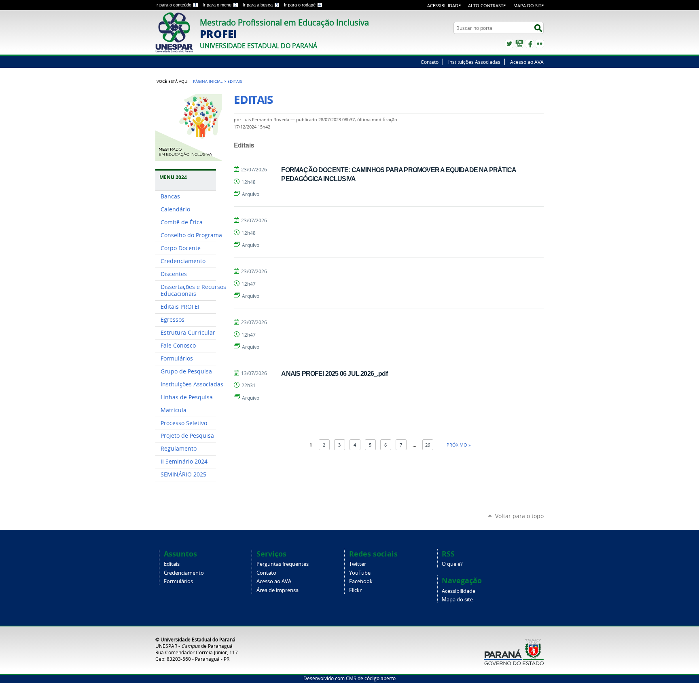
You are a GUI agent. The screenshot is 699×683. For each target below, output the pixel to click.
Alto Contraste (487, 5)
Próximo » (458, 445)
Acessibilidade (444, 5)
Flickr (540, 44)
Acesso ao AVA (527, 62)
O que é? (452, 564)
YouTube (519, 44)
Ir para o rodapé (302, 4)
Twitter (509, 44)
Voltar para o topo (519, 516)
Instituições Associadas (474, 62)
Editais (172, 564)
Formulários (178, 581)
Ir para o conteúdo (176, 4)
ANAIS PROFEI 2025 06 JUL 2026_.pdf (334, 373)
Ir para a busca (260, 4)
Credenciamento (184, 572)
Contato (429, 62)
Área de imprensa (277, 590)
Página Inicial (207, 81)
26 (427, 445)
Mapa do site (528, 5)
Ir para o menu (220, 4)
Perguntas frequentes (282, 564)
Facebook (529, 44)
